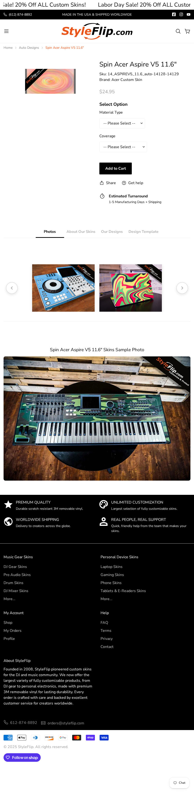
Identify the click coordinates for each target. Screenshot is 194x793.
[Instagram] (181, 14)
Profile (9, 638)
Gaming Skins (112, 574)
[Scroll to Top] (184, 767)
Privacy (107, 638)
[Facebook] (174, 14)
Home (8, 47)
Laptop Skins (112, 566)
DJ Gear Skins (15, 566)
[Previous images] (12, 288)
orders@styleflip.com (66, 723)
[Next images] (182, 288)
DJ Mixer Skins (16, 591)
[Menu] (6, 31)
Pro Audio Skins (17, 574)
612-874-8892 (23, 722)
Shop (8, 622)
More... (9, 599)
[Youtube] (188, 14)
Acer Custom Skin (126, 79)
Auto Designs (29, 47)
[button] (178, 31)
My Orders (13, 630)
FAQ (104, 622)
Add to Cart (115, 168)
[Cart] (187, 31)
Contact (107, 646)
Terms (106, 630)
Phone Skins (111, 582)
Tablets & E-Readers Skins (123, 591)
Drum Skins (13, 582)
